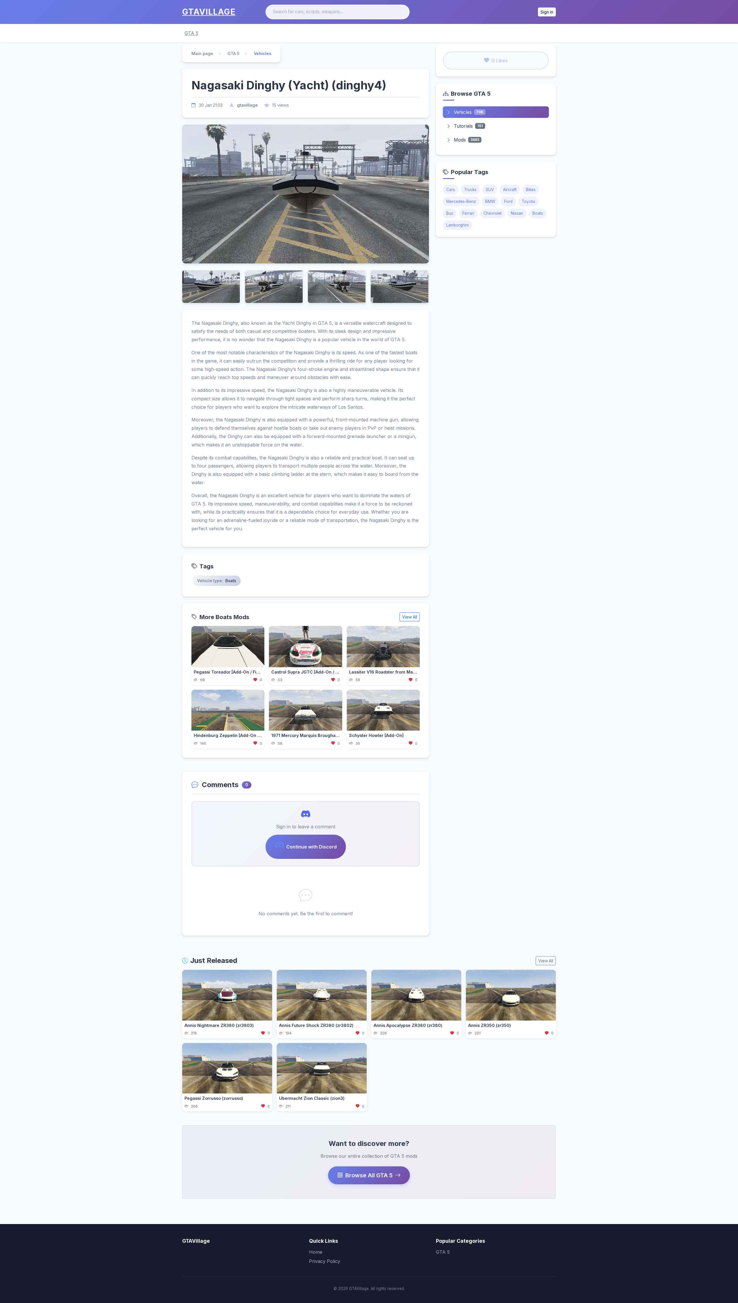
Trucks (470, 189)
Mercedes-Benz (461, 201)
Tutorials (468, 126)
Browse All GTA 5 (369, 1175)
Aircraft (510, 189)
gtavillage (247, 105)
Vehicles (468, 112)
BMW (490, 201)
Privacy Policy (324, 1261)
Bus (449, 213)
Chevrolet (492, 213)
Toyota (528, 201)
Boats (537, 213)
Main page (202, 53)
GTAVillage (209, 12)
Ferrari (468, 213)
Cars (450, 189)
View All (409, 616)
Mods (466, 140)
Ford (508, 201)
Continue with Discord (311, 847)
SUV (490, 189)
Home (315, 1252)
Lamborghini (457, 225)
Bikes (531, 189)
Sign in (547, 12)
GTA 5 (191, 33)
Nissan (517, 213)
